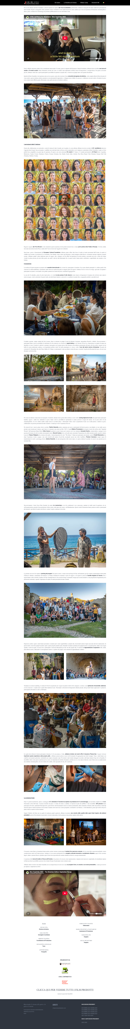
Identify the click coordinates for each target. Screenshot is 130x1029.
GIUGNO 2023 (94, 1011)
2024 (86, 1022)
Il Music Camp (84, 2)
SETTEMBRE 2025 (86, 1008)
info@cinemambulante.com (59, 1008)
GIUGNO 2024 (94, 1009)
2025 (83, 1022)
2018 (92, 1015)
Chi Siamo (57, 2)
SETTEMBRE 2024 (86, 1009)
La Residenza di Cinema (70, 2)
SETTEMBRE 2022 (86, 1013)
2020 (86, 1015)
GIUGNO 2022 (94, 1013)
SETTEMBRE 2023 (86, 1011)
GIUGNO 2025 (94, 1008)
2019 (89, 1015)
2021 (83, 1015)
